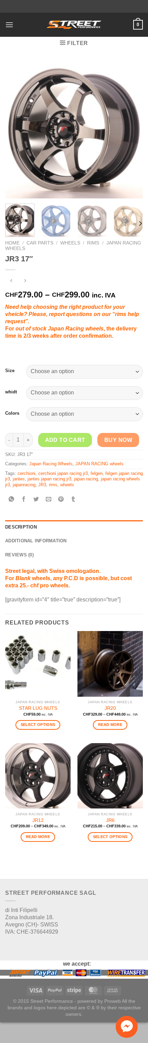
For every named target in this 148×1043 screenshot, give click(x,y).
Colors (12, 413)
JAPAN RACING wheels (99, 463)
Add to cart (65, 440)
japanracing (24, 484)
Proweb (112, 1001)
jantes (19, 478)
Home (12, 243)
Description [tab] (21, 527)
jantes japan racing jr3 (49, 478)
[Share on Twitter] (36, 500)
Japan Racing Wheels (51, 463)
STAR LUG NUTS (38, 708)
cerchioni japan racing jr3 (63, 473)
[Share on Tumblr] (73, 500)
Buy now (118, 440)
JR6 (110, 820)
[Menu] (9, 24)
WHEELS (70, 243)
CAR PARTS (40, 243)
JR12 (38, 820)
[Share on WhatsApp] (11, 500)
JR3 (42, 484)
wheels (67, 484)
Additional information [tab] (36, 540)
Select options (38, 725)
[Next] (131, 129)
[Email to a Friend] (48, 500)
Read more (110, 725)
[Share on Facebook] (24, 500)
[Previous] (16, 129)
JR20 (110, 708)
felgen (97, 473)
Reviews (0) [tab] (19, 554)
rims (53, 484)
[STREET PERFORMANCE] (74, 25)
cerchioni (26, 473)
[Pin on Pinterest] (61, 500)
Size (9, 370)
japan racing (86, 478)
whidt (11, 391)
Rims (93, 243)
